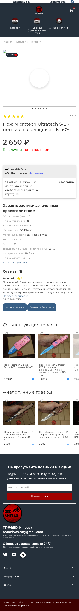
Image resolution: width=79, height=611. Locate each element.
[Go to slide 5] (43, 108)
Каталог (15, 27)
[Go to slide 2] (35, 108)
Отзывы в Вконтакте (42, 307)
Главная (7, 41)
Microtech (35, 41)
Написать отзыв (14, 307)
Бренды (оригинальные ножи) (37, 30)
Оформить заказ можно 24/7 (27, 543)
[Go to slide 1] (32, 108)
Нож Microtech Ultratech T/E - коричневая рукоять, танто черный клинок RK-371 (19, 436)
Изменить (36, 173)
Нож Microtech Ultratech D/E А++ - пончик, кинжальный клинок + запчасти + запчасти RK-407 (52, 370)
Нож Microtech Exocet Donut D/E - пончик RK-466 (18, 366)
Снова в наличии (59, 27)
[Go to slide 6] (46, 108)
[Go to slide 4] (40, 108)
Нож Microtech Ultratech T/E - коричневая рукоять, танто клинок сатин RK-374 (54, 434)
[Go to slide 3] (38, 108)
